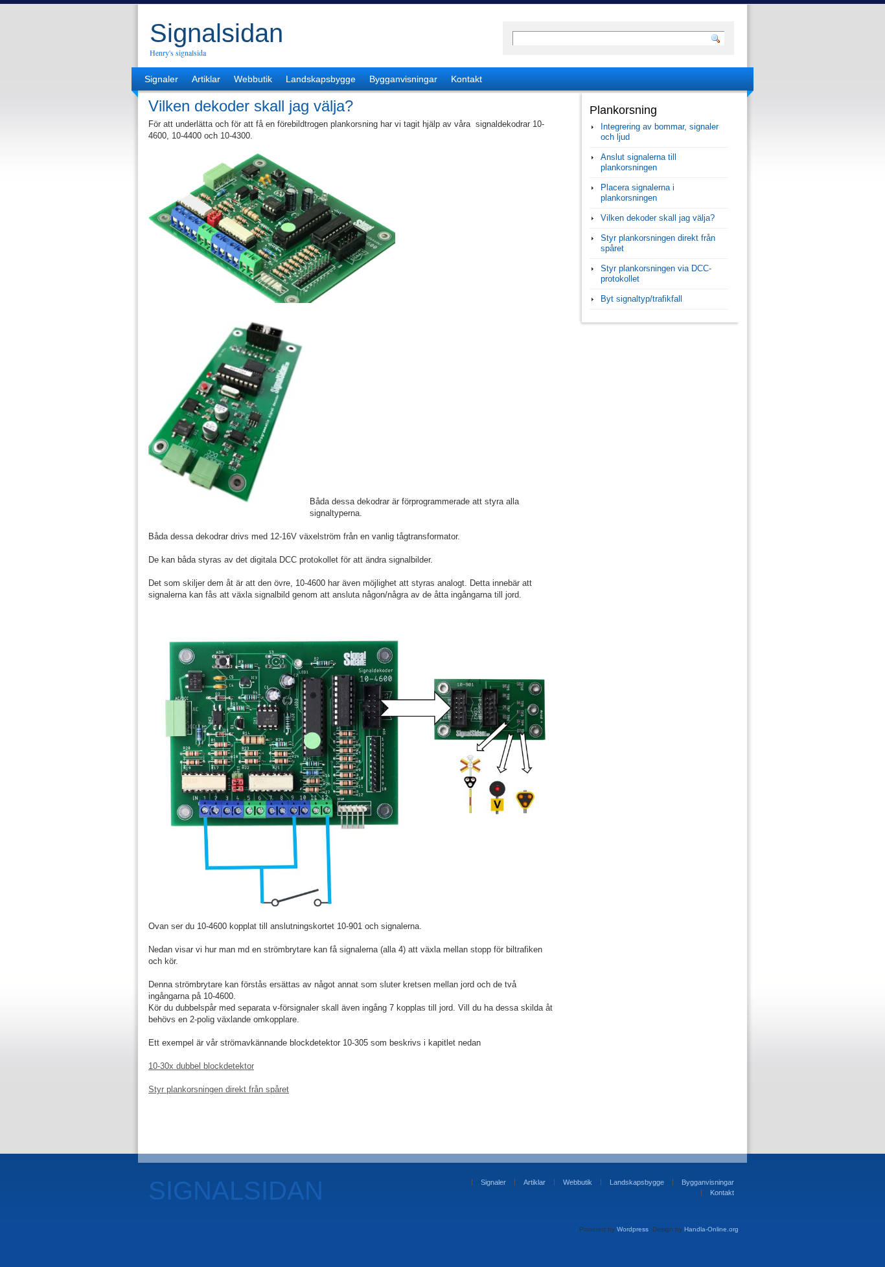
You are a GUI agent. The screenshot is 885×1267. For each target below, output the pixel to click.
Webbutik (253, 79)
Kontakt (466, 79)
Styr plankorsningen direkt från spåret (218, 1089)
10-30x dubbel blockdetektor (201, 1066)
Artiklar (206, 79)
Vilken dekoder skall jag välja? (658, 218)
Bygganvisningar (403, 79)
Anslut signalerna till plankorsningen (638, 162)
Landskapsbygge (321, 79)
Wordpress (633, 1229)
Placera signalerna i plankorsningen (637, 193)
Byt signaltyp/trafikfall (641, 299)
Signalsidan (216, 33)
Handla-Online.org (711, 1229)
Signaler (161, 79)
